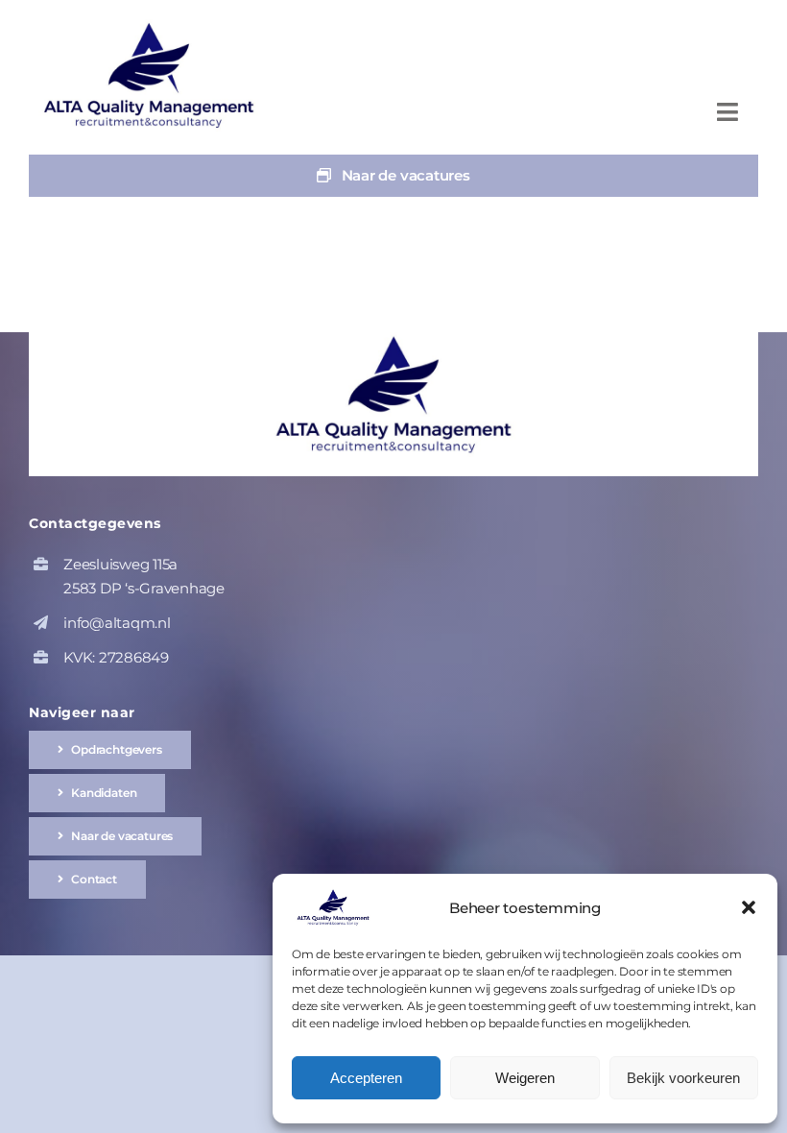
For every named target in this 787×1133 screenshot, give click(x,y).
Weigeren (525, 1078)
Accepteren (366, 1078)
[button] (748, 907)
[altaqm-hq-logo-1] (153, 26)
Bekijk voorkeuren (683, 1078)
